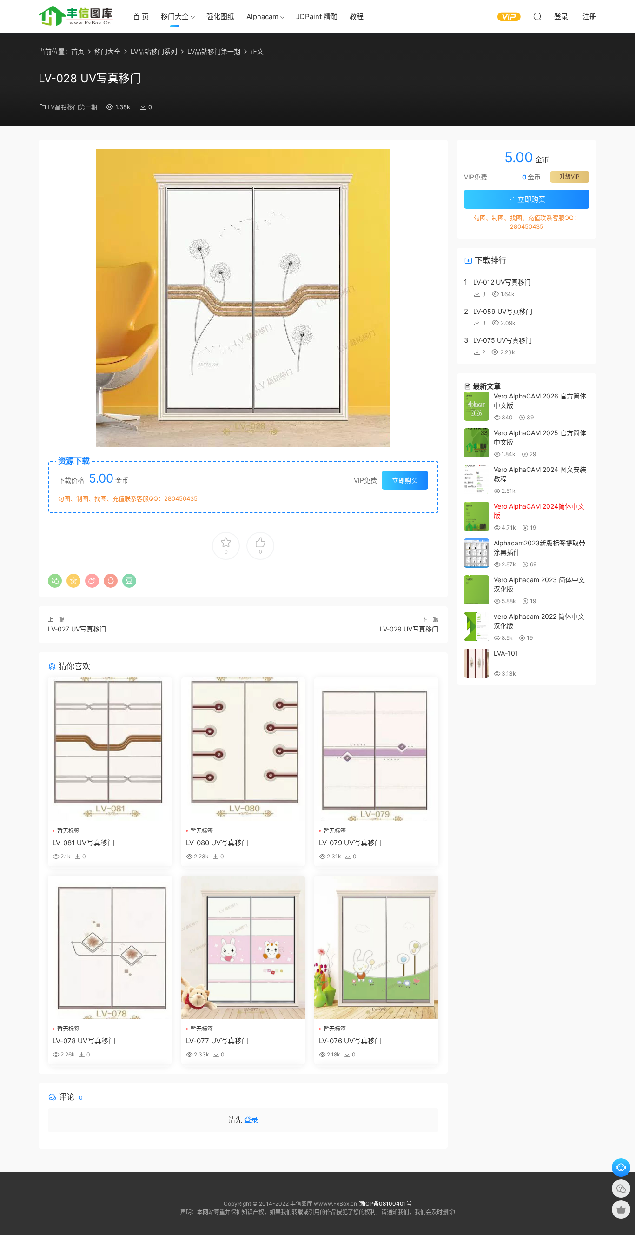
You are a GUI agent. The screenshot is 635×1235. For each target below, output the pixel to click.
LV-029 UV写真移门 (409, 629)
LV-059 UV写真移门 (502, 311)
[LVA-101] (476, 663)
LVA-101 (506, 653)
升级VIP (570, 176)
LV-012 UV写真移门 (502, 282)
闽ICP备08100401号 (385, 1203)
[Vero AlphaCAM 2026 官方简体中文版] (476, 406)
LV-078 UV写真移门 (84, 1040)
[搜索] (537, 16)
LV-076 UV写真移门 (350, 1040)
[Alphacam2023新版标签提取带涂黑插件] (476, 553)
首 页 (141, 16)
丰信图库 (76, 16)
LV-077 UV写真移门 (217, 1040)
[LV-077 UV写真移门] (243, 947)
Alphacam (262, 16)
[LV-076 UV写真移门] (376, 947)
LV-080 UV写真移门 (217, 842)
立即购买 (405, 480)
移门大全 (175, 16)
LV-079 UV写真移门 (350, 842)
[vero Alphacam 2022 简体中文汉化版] (476, 626)
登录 (251, 1119)
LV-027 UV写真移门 (77, 629)
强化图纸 (220, 16)
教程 (357, 16)
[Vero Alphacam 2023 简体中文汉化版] (476, 589)
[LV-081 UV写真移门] (110, 749)
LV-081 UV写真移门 (83, 842)
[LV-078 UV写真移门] (110, 947)
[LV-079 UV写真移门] (376, 749)
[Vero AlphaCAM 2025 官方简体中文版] (476, 443)
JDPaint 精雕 (316, 16)
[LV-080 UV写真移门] (243, 749)
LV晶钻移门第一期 (72, 107)
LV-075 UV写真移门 (502, 340)
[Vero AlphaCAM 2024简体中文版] (476, 516)
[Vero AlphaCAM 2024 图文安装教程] (476, 479)
